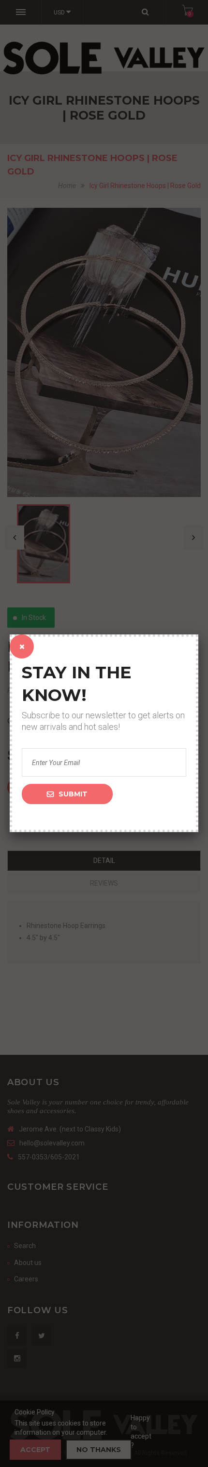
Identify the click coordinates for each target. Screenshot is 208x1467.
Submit (73, 794)
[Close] (22, 646)
